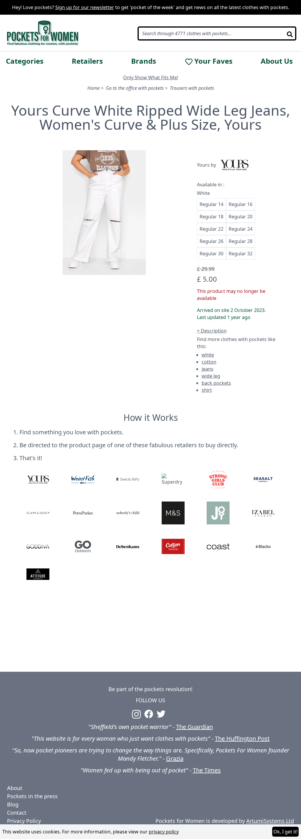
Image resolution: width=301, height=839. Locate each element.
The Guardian (194, 727)
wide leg (211, 376)
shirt (207, 390)
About (14, 787)
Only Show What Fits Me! (150, 77)
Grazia (174, 758)
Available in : (210, 184)
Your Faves (213, 61)
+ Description (212, 331)
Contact (16, 812)
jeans (207, 369)
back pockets (216, 383)
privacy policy (164, 831)
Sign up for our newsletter (84, 7)
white (208, 355)
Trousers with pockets (192, 88)
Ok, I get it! (285, 831)
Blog (13, 804)
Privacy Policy (24, 820)
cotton (209, 362)
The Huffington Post (242, 738)
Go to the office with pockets (135, 88)
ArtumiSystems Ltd (270, 820)
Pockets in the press (32, 796)
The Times (207, 770)
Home (93, 88)
